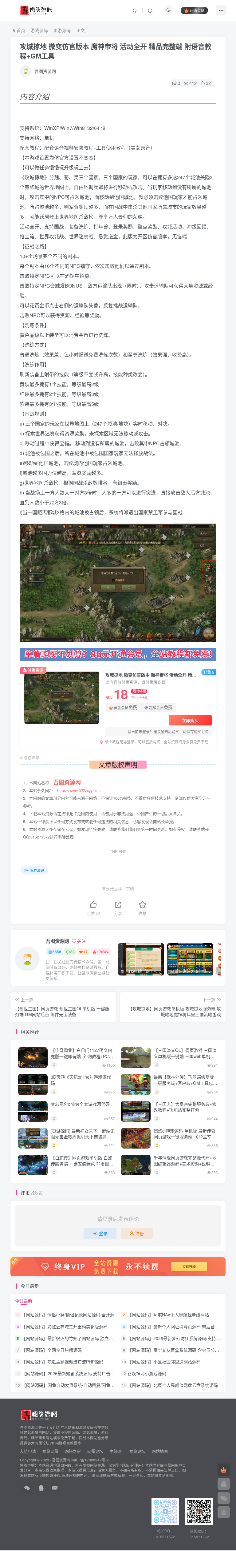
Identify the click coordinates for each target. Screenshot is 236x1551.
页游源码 (62, 30)
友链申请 (28, 1451)
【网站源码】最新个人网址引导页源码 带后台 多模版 (178, 1326)
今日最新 (23, 1301)
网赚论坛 (95, 1451)
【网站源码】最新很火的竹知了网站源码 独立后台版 (72, 1338)
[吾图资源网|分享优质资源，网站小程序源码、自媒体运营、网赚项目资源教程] (36, 10)
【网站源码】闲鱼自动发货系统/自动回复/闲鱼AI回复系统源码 (81, 1385)
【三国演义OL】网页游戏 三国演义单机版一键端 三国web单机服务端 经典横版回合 (185, 1056)
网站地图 (160, 1451)
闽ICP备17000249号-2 (90, 1459)
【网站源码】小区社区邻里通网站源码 (164, 1362)
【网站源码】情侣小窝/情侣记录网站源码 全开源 (68, 1315)
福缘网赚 (51, 1451)
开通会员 (197, 10)
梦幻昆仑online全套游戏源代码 (80, 1104)
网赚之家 (73, 1451)
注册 (139, 1233)
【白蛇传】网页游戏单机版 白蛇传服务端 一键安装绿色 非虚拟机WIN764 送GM (82, 1163)
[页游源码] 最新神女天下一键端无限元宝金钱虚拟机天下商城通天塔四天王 (83, 1137)
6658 (57, 951)
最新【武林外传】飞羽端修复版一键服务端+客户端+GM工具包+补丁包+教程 (184, 1083)
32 (72, 951)
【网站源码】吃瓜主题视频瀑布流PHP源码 (62, 1362)
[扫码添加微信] (224, 1498)
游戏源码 (39, 30)
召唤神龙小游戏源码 (147, 1373)
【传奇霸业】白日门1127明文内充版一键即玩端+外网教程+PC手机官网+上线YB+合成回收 (82, 1056)
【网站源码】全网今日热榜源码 (52, 1350)
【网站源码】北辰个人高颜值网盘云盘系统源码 (173, 1385)
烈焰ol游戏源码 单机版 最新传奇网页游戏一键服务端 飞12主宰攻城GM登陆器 (185, 1137)
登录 (103, 1233)
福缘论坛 (136, 1451)
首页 (20, 30)
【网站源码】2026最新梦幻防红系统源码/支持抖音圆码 (180, 1338)
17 (85, 951)
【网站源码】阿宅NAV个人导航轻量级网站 (168, 1315)
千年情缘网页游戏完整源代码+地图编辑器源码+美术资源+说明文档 (185, 1163)
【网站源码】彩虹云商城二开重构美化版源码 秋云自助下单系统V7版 (87, 1326)
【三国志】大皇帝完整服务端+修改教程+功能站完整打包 (185, 1107)
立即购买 (190, 720)
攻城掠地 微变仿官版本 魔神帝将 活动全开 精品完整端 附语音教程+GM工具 (115, 51)
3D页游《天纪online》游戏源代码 (81, 1080)
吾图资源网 (45, 71)
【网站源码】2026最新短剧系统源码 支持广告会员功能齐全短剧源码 (87, 1373)
